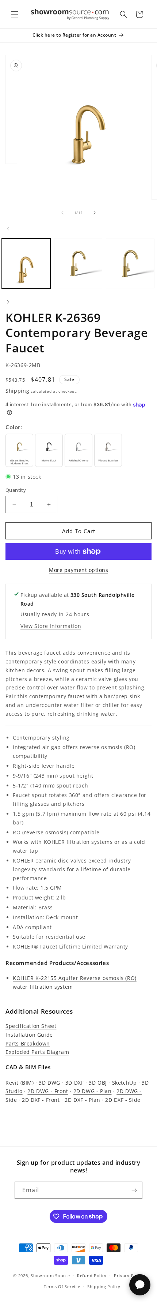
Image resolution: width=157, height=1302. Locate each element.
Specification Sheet (30, 1025)
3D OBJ (98, 1082)
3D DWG (49, 1082)
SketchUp (124, 1082)
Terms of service (62, 1286)
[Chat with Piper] (139, 1284)
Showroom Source (50, 1275)
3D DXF (74, 1082)
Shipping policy (103, 1286)
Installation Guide (29, 1034)
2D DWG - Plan (92, 1091)
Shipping (17, 390)
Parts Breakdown (27, 1043)
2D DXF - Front (41, 1099)
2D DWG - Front (47, 1091)
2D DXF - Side (123, 1099)
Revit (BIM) (19, 1082)
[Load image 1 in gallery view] (26, 263)
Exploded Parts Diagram (37, 1051)
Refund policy (92, 1275)
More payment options (78, 569)
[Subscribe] (134, 1190)
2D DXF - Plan (82, 1099)
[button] (15, 14)
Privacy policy (129, 1275)
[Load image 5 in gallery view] (78, 263)
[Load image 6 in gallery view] (130, 263)
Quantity (15, 490)
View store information (50, 625)
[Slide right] (95, 213)
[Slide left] (62, 213)
